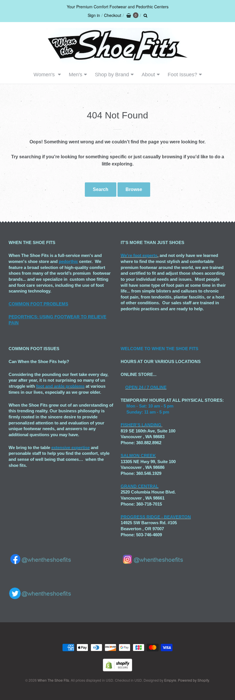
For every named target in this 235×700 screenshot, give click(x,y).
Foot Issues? (182, 74)
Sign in (94, 15)
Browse (134, 189)
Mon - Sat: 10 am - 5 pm (149, 405)
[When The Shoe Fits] (117, 61)
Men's (75, 74)
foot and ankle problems (60, 386)
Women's (45, 74)
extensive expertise (70, 447)
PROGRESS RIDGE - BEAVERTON (156, 516)
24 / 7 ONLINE (152, 387)
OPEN (131, 387)
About (148, 74)
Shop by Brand (112, 74)
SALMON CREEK (138, 455)
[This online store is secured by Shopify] (117, 669)
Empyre (170, 680)
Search (100, 189)
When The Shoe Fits (53, 680)
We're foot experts (139, 255)
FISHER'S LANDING (141, 424)
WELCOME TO (136, 348)
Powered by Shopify (193, 680)
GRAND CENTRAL (139, 486)
